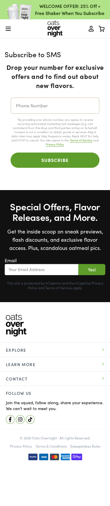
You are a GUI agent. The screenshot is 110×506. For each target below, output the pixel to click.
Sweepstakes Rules (85, 446)
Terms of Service (81, 140)
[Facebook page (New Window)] (10, 419)
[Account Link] (91, 28)
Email (11, 260)
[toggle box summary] (101, 28)
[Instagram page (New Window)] (20, 419)
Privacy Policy (55, 144)
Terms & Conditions (51, 446)
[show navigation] (8, 29)
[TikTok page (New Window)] (30, 419)
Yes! (92, 270)
